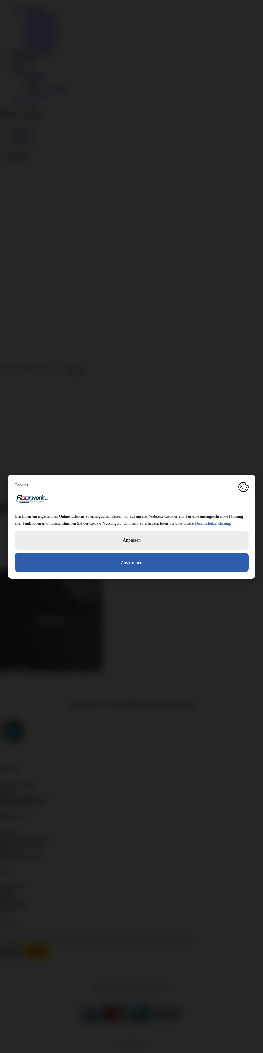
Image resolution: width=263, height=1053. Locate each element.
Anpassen (132, 540)
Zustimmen (131, 562)
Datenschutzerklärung (212, 523)
